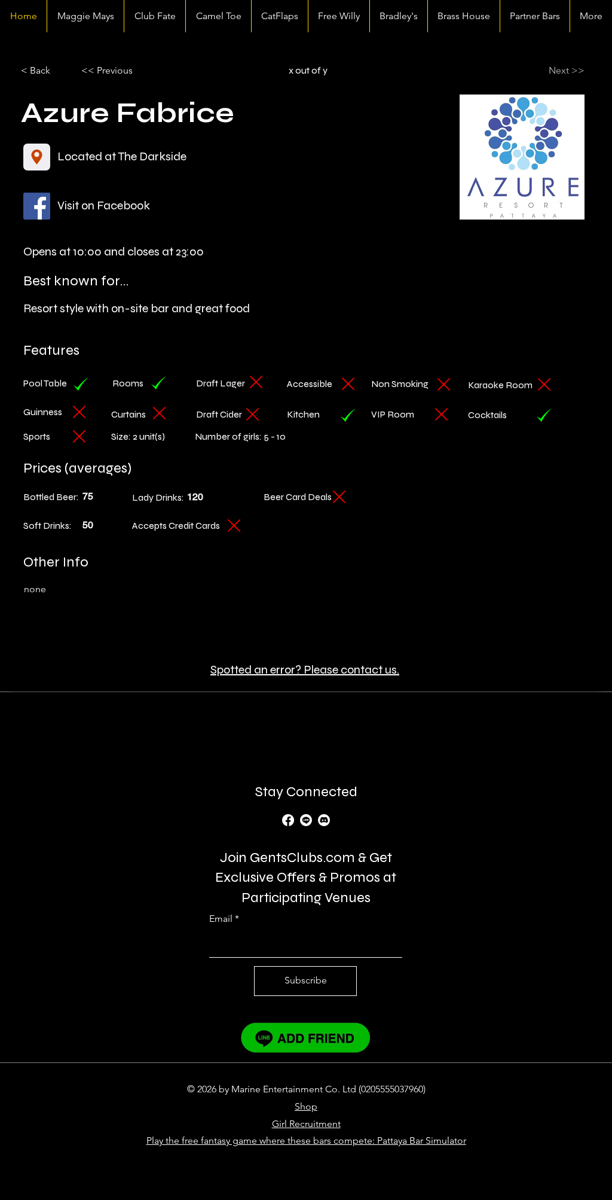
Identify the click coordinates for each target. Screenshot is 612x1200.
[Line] (306, 820)
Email (220, 919)
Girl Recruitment (306, 1123)
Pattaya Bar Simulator (421, 1140)
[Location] (36, 157)
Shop (306, 1106)
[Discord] (324, 820)
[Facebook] (288, 820)
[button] (120, 71)
